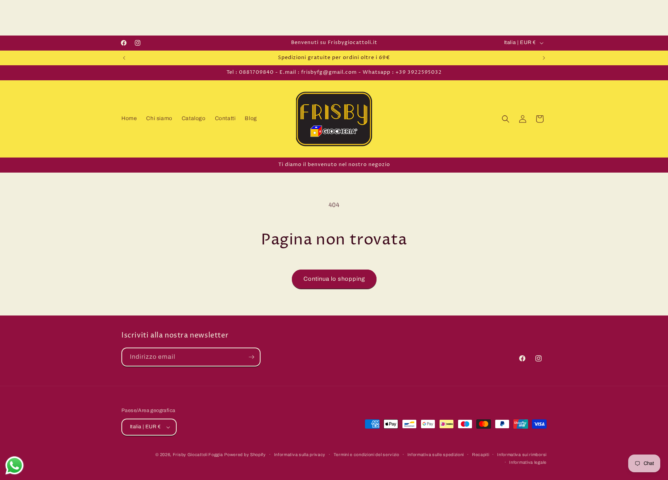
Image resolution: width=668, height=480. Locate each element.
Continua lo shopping (334, 279)
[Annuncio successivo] (543, 58)
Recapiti (480, 454)
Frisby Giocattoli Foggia (198, 454)
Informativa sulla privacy (300, 454)
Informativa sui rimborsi (522, 454)
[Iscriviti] (251, 357)
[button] (505, 118)
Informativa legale (528, 462)
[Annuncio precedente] (124, 58)
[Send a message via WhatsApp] (14, 465)
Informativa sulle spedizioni (435, 454)
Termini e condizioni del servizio (366, 454)
